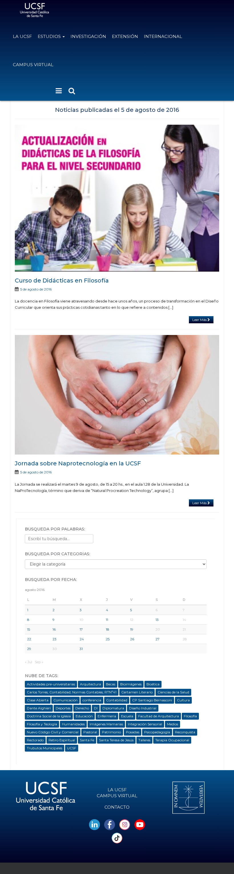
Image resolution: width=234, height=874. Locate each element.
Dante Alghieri (39, 708)
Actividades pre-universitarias (51, 684)
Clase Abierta (38, 700)
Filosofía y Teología (42, 724)
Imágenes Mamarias (106, 724)
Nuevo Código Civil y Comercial (52, 732)
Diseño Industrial (142, 708)
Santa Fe (87, 740)
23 (55, 639)
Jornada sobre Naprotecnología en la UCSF (78, 463)
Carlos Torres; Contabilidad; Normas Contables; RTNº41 (71, 692)
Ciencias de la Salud (173, 692)
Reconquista (185, 732)
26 (132, 639)
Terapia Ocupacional (172, 740)
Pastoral (90, 732)
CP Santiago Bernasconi (152, 700)
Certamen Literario (137, 692)
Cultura (183, 700)
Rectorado (35, 740)
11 (107, 619)
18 (107, 629)
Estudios (50, 36)
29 (29, 649)
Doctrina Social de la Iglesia (49, 716)
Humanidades (73, 724)
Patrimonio (111, 732)
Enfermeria (107, 716)
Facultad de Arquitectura (158, 716)
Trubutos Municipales (44, 748)
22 (29, 639)
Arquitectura (90, 684)
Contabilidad (116, 700)
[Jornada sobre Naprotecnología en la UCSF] (117, 395)
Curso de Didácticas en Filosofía (62, 280)
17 (81, 629)
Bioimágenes (131, 684)
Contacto (117, 807)
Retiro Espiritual (62, 740)
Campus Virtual (33, 64)
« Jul (28, 662)
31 (81, 649)
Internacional (163, 36)
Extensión (125, 36)
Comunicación (65, 700)
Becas (110, 684)
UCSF (71, 748)
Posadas (132, 732)
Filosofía (190, 716)
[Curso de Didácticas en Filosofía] (117, 198)
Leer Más (199, 320)
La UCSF (22, 36)
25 (108, 639)
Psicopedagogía (157, 732)
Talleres (144, 740)
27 (158, 639)
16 (54, 629)
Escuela (127, 716)
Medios (172, 724)
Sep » (39, 662)
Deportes (63, 708)
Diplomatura (113, 708)
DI (96, 708)
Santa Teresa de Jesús (116, 740)
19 (131, 629)
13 (157, 619)
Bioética (153, 684)
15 (28, 629)
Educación (84, 716)
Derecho (82, 708)
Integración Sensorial (145, 724)
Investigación (88, 36)
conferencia (91, 700)
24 (82, 639)
